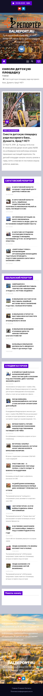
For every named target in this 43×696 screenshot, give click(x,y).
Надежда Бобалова (26, 145)
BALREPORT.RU (21, 31)
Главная (5, 75)
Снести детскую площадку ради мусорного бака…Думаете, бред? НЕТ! (20, 138)
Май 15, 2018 (11, 145)
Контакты (28, 688)
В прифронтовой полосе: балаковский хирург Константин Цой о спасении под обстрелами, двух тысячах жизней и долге (22, 376)
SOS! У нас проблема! (11, 130)
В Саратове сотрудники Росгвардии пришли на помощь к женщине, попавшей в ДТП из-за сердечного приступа (21, 236)
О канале (21, 688)
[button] (32, 61)
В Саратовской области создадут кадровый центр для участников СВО (24, 189)
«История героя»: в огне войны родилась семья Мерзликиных (22, 508)
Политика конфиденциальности (21, 691)
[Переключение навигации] (27, 61)
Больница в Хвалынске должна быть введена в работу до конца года (22, 346)
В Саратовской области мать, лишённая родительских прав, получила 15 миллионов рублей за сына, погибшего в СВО (21, 204)
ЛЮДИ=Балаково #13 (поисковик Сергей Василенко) (21, 566)
